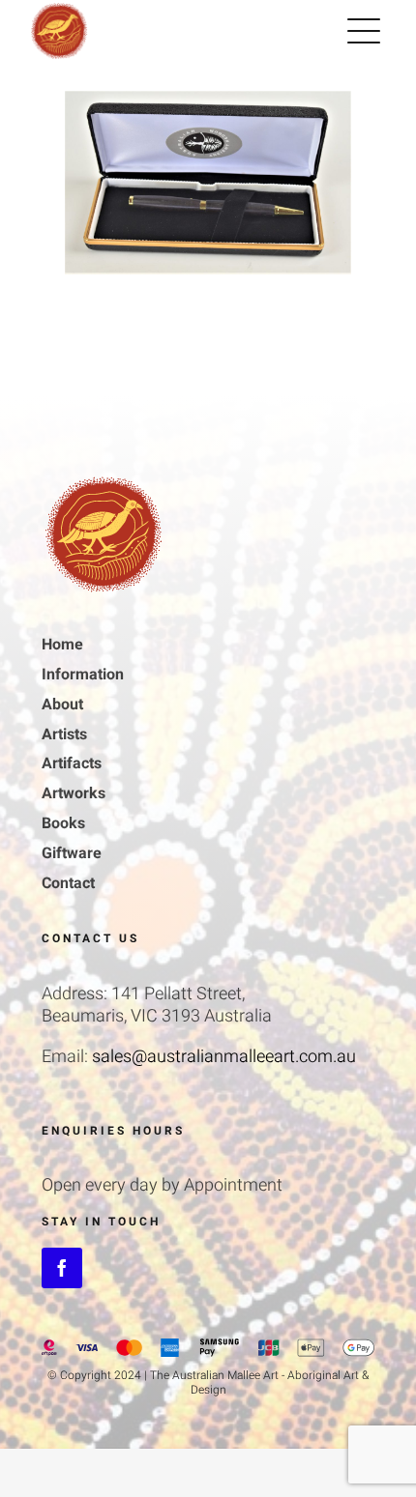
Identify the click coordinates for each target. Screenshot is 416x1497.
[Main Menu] (364, 31)
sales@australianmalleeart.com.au (224, 1057)
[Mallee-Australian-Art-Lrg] (103, 481)
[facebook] (62, 1268)
